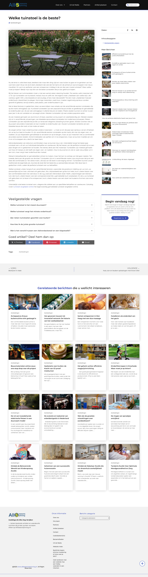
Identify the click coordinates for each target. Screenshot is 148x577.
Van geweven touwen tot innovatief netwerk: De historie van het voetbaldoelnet (57, 318)
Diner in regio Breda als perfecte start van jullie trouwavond (125, 123)
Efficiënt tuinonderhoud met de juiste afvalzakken (123, 54)
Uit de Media (74, 5)
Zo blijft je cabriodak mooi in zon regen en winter (123, 64)
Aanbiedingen (15, 23)
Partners (87, 5)
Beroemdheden (58, 539)
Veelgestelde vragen (111, 43)
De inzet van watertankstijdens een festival (124, 169)
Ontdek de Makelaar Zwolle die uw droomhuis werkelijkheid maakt (91, 468)
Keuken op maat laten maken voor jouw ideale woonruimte (124, 82)
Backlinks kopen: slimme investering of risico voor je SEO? (59, 553)
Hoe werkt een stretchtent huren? (123, 178)
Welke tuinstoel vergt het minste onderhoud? (51, 211)
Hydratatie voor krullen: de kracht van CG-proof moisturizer (55, 368)
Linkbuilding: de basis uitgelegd (123, 159)
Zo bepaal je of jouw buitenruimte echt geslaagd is (123, 73)
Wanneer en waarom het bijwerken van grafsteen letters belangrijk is (124, 151)
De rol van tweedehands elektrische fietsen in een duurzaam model (21, 418)
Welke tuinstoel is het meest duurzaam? (51, 205)
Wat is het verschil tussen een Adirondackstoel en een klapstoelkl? (51, 231)
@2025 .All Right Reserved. (28, 567)
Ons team (56, 521)
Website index (58, 546)
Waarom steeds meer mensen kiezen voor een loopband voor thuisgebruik (124, 109)
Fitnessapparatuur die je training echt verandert (125, 100)
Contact (114, 5)
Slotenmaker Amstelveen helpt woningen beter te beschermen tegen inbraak (123, 133)
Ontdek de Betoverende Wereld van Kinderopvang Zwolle (22, 468)
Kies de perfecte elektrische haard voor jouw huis (118, 118)
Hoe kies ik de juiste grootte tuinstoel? (51, 224)
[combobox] (132, 4)
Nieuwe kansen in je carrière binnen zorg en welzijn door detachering (124, 91)
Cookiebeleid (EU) (59, 535)
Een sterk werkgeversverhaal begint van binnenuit (124, 141)
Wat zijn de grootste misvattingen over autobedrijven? (86, 418)
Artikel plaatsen (101, 5)
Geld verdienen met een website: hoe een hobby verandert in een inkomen (59, 564)
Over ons (59, 5)
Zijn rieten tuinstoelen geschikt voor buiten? (51, 218)
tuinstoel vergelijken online (23, 187)
